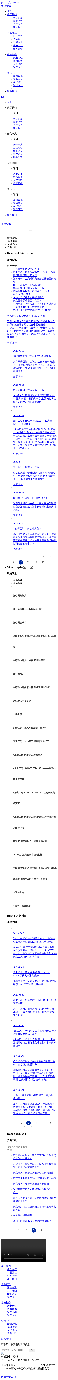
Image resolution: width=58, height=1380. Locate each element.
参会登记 (6, 5)
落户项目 (18, 45)
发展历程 (18, 20)
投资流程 (18, 64)
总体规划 (18, 39)
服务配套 (18, 48)
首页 (9, 11)
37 (31, 567)
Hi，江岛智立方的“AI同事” (27, 285)
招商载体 (18, 61)
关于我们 (12, 14)
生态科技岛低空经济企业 (26, 269)
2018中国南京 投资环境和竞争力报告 (32, 1221)
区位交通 (18, 36)
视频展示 (18, 79)
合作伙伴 (18, 24)
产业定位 (18, 57)
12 (35, 562)
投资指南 (12, 54)
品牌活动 (18, 82)
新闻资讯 (18, 76)
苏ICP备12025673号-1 (29, 1365)
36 (24, 567)
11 (28, 562)
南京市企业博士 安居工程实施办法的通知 (35, 1178)
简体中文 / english (10, 2)
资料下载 (18, 85)
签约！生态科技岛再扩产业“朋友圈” (32, 310)
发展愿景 (18, 42)
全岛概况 (12, 33)
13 (43, 562)
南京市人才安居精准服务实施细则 (31, 1183)
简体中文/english (9, 1377)
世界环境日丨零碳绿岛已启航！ (29, 288)
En (2, 96)
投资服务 (18, 67)
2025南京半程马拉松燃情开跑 (28, 297)
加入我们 (18, 27)
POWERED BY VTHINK (20, 1371)
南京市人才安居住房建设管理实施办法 (33, 1172)
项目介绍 (18, 17)
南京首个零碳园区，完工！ (27, 300)
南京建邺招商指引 (22, 1215)
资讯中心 (12, 73)
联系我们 (12, 91)
